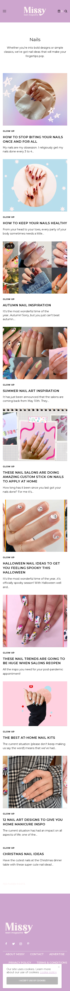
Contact (37, 954)
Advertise (57, 954)
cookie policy (48, 972)
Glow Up (9, 131)
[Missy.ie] (35, 11)
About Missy (15, 954)
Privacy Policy (20, 962)
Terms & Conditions (52, 962)
